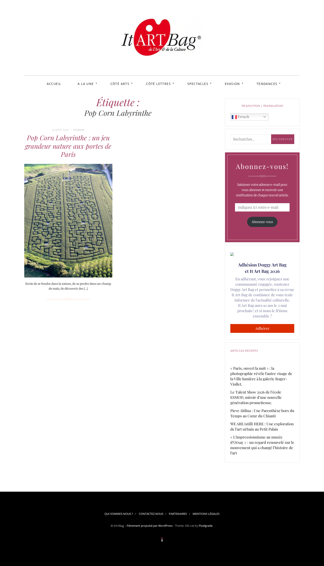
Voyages (79, 130)
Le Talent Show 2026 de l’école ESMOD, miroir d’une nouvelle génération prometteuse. (256, 397)
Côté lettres (158, 84)
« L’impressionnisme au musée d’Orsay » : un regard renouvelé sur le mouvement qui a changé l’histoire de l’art (262, 445)
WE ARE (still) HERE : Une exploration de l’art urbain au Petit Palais (262, 426)
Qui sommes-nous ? (118, 514)
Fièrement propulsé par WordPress (150, 526)
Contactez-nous (151, 514)
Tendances (267, 84)
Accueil (54, 84)
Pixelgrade (205, 526)
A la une (86, 84)
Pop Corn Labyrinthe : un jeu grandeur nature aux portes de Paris (68, 146)
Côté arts (120, 84)
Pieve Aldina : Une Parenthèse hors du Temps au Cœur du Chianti (262, 413)
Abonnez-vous (262, 222)
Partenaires (178, 514)
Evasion (232, 84)
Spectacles (197, 84)
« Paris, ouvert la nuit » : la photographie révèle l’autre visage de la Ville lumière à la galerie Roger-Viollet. (261, 376)
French (243, 116)
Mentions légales (206, 514)
